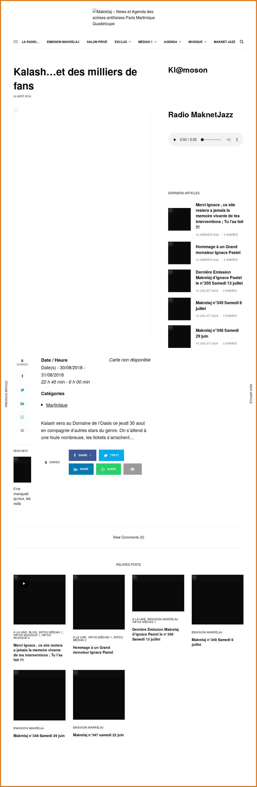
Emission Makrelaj (163, 619)
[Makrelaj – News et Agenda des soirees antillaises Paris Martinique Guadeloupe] (128, 18)
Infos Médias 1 (51, 632)
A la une (20, 632)
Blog (33, 632)
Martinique (57, 404)
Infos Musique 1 (27, 635)
